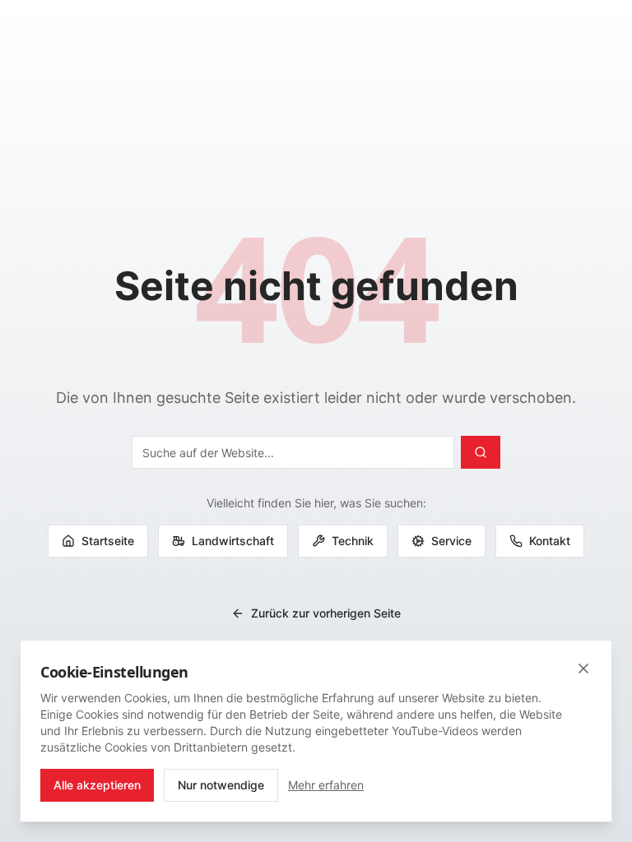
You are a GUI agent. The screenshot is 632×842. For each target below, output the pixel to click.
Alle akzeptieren (97, 785)
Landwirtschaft (233, 541)
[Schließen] (583, 668)
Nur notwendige (221, 785)
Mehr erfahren (326, 785)
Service (451, 541)
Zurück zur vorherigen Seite (326, 613)
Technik (353, 541)
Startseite (107, 541)
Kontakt (549, 541)
